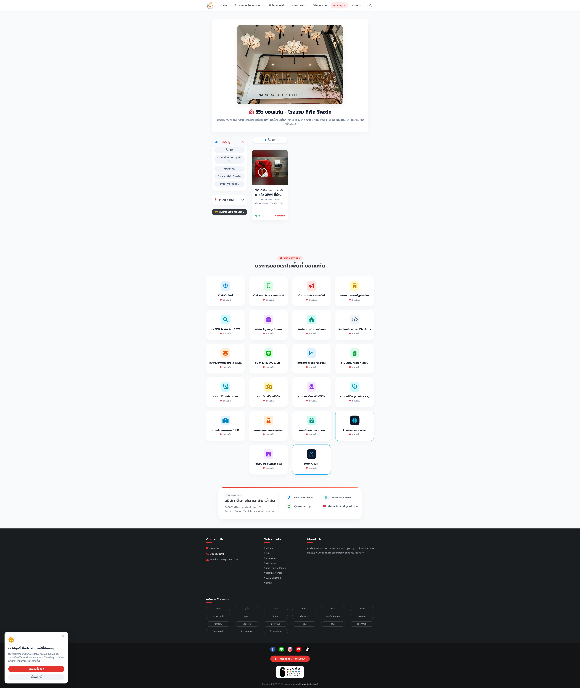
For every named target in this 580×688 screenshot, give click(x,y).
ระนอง (362, 608)
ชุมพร (247, 616)
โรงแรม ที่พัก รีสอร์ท (229, 176)
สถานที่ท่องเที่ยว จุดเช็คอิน (229, 159)
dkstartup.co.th (341, 497)
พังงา (304, 608)
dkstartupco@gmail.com (343, 506)
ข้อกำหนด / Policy (276, 568)
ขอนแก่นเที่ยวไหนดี (310, 684)
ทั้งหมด (229, 150)
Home (223, 5)
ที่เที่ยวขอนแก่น (277, 5)
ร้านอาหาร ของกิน (229, 184)
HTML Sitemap (274, 572)
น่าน (304, 624)
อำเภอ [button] (355, 5)
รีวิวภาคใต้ (361, 624)
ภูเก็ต (247, 608)
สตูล (276, 608)
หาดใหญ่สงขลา (333, 616)
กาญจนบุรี (275, 624)
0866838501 (217, 553)
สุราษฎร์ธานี (218, 616)
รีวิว (268, 553)
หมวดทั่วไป (229, 169)
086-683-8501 (303, 497)
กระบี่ (218, 608)
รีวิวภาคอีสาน (276, 631)
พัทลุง (275, 616)
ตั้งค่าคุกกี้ (36, 677)
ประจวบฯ (304, 616)
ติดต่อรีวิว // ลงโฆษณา (292, 659)
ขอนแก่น (362, 616)
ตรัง (333, 608)
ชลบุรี (333, 624)
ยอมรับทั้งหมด (36, 669)
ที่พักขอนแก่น (320, 5)
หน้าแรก (270, 548)
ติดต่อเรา (271, 563)
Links (269, 582)
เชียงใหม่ (218, 624)
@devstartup (302, 506)
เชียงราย (247, 624)
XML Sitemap (273, 577)
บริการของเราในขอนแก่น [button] (247, 5)
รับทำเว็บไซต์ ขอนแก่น (231, 212)
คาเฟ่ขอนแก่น (299, 5)
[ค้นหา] (370, 5)
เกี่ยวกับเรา (271, 558)
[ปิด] (63, 636)
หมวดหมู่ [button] (338, 5)
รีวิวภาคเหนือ (218, 631)
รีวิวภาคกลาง (247, 631)
